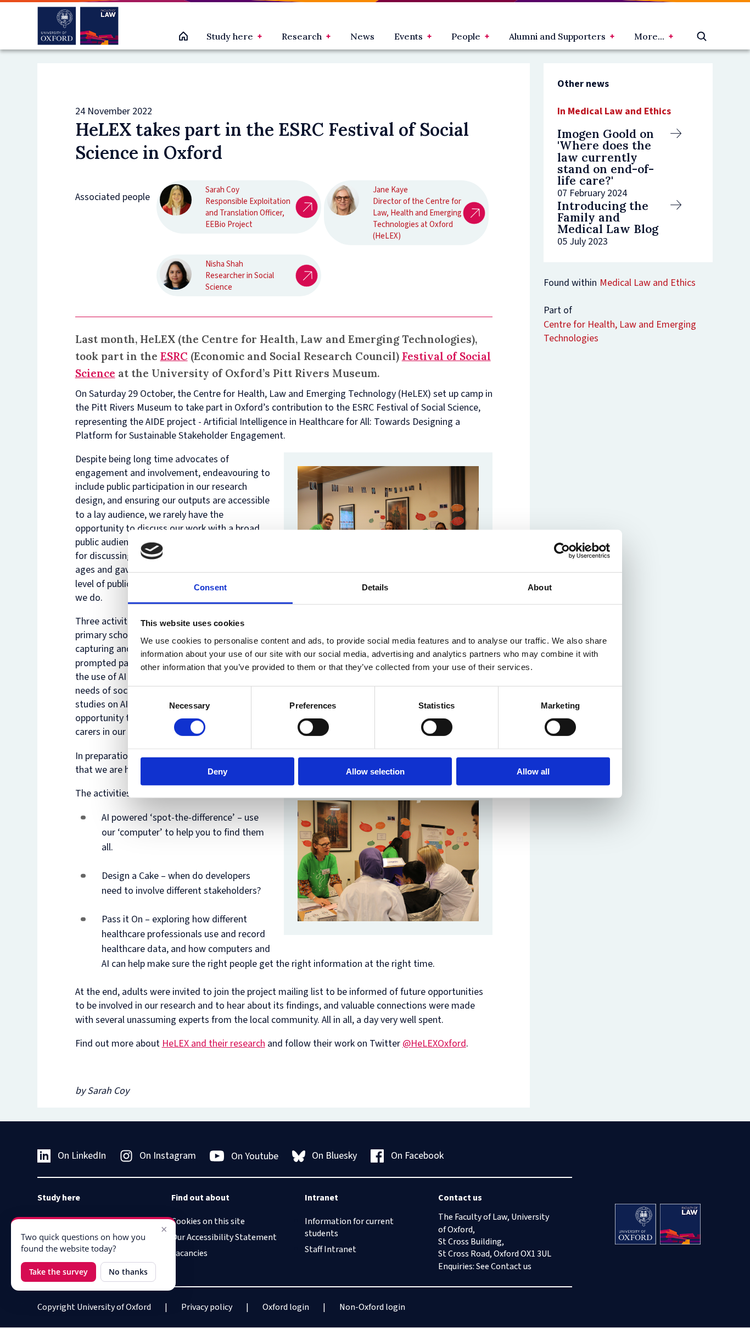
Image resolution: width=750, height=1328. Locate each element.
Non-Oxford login (372, 1307)
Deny (217, 771)
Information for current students (349, 1227)
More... (649, 36)
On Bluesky (334, 1156)
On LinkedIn (82, 1156)
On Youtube (254, 1156)
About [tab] (540, 587)
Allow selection (375, 771)
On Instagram (167, 1156)
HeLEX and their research (213, 1043)
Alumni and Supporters (557, 36)
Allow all (533, 771)
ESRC (174, 356)
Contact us (511, 1266)
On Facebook (417, 1156)
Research (302, 36)
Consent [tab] (210, 587)
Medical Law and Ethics (648, 283)
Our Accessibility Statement (224, 1237)
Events (408, 36)
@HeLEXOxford (434, 1043)
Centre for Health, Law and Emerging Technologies (620, 331)
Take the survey (58, 1271)
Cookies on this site (208, 1221)
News (362, 36)
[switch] (313, 727)
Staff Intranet (330, 1249)
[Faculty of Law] (77, 26)
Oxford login (285, 1307)
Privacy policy (206, 1307)
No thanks (128, 1271)
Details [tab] (375, 587)
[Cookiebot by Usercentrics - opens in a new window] (562, 551)
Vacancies (189, 1253)
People (465, 36)
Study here (229, 36)
